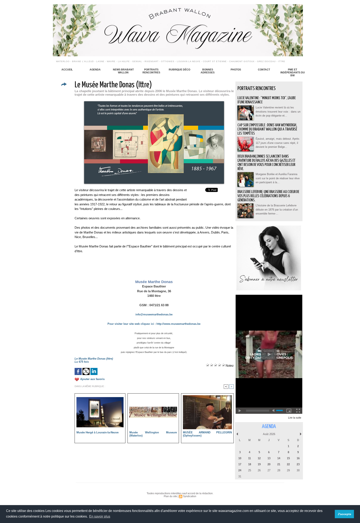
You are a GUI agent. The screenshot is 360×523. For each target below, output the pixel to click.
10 (239, 458)
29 (288, 470)
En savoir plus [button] (99, 516)
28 (278, 470)
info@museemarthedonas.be (153, 314)
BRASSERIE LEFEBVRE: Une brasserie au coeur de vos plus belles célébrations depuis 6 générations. (268, 196)
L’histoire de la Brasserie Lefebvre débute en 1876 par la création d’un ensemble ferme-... (277, 209)
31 (239, 476)
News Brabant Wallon (123, 71)
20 (269, 464)
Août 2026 (269, 434)
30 (298, 470)
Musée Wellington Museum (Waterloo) (153, 434)
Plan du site (170, 496)
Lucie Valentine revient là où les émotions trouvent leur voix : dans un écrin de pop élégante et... (278, 111)
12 (259, 458)
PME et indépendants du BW (292, 72)
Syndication (189, 496)
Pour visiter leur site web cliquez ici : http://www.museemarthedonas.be (154, 323)
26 (259, 470)
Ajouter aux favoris (92, 379)
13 (269, 458)
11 (249, 458)
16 (298, 458)
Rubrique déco (179, 69)
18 (249, 464)
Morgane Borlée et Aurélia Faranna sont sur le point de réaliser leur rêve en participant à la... (278, 178)
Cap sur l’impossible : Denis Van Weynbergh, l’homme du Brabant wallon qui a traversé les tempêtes (267, 129)
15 (288, 458)
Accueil (67, 69)
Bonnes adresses (208, 71)
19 (259, 464)
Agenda (95, 69)
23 (298, 464)
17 (239, 464)
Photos (236, 69)
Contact (264, 69)
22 (288, 464)
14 (278, 458)
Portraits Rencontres (151, 71)
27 (269, 470)
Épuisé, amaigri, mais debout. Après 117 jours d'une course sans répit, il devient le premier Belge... (277, 142)
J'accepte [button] (344, 514)
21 (278, 464)
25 (249, 470)
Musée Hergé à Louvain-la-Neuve (97, 432)
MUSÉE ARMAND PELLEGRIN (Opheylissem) (207, 434)
